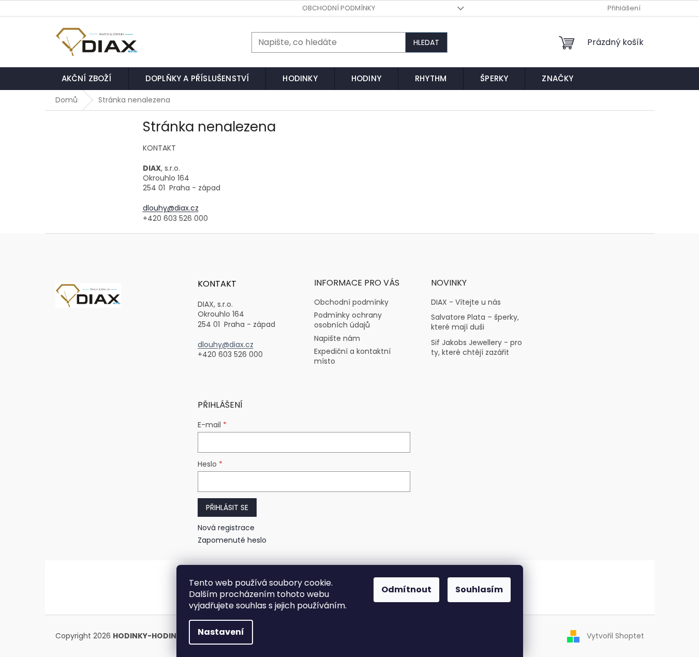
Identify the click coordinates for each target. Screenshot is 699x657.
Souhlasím (479, 589)
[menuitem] (86, 78)
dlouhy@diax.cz (171, 208)
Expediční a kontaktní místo (352, 356)
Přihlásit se (227, 507)
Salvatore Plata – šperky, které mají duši (475, 322)
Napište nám (337, 338)
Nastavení (221, 632)
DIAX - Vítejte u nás (466, 302)
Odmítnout (406, 589)
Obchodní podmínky (338, 8)
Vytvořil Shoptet (615, 636)
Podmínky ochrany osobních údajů (348, 320)
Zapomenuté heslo (232, 540)
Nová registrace (226, 528)
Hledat (426, 42)
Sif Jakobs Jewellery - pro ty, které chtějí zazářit (476, 347)
